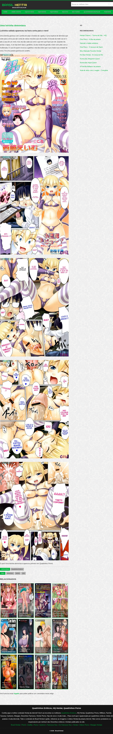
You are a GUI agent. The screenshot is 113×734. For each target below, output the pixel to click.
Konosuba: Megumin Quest (90, 59)
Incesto (65, 12)
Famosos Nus (52, 725)
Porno (36, 725)
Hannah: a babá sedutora (89, 43)
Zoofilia (29, 725)
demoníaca (10, 573)
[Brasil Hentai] (14, 8)
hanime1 (43, 725)
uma (23, 573)
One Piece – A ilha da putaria (90, 39)
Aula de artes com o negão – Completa (94, 70)
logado (17, 693)
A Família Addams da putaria (90, 66)
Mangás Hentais (96, 725)
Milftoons (76, 12)
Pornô (24, 725)
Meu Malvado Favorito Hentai (90, 51)
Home (6, 12)
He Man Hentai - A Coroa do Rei (91, 55)
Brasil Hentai (15, 725)
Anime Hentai (16, 12)
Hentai (75, 725)
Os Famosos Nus (65, 725)
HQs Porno (54, 12)
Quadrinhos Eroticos (92, 12)
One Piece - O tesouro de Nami (91, 47)
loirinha (18, 573)
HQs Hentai (42, 12)
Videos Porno (84, 725)
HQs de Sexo (29, 12)
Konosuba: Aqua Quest (88, 63)
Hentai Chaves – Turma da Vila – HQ (93, 35)
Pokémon (107, 12)
